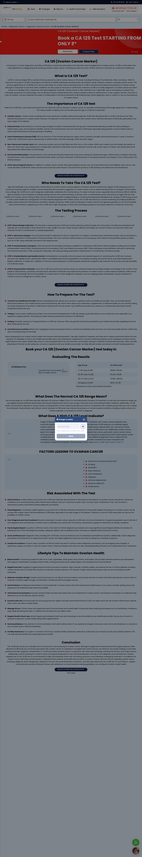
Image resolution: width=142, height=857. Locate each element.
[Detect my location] (83, 426)
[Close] (83, 419)
